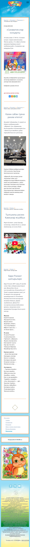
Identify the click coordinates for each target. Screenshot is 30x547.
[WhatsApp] (14, 96)
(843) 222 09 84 (25, 540)
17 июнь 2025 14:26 (8, 26)
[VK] (15, 487)
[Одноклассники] (12, 96)
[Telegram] (17, 96)
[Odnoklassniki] (10, 487)
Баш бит (6, 20)
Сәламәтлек (9, 422)
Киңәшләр (8, 424)
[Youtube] (19, 487)
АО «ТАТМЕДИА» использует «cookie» (14, 530)
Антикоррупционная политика (12, 535)
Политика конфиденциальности (17, 535)
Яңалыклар (9, 431)
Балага (12, 208)
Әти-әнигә (7, 418)
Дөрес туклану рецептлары (13, 427)
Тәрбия (8, 420)
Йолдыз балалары (11, 429)
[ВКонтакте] (10, 96)
